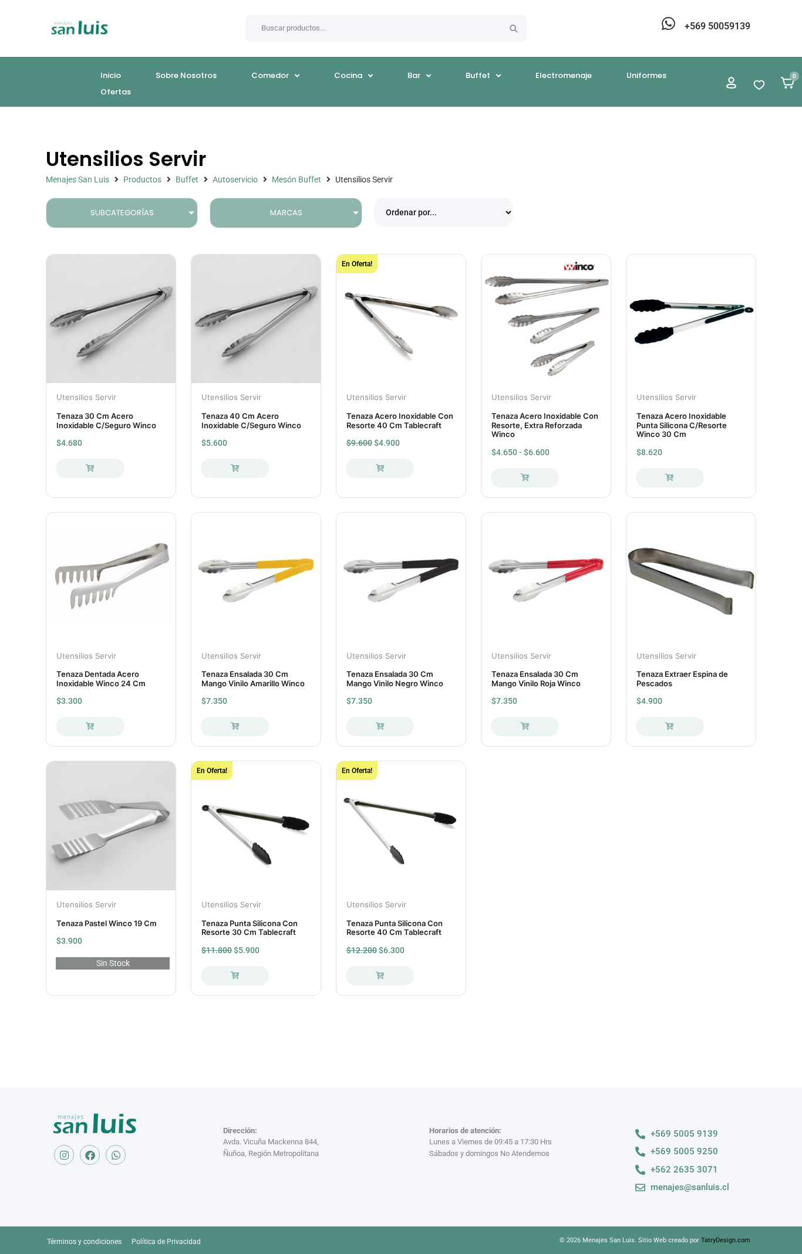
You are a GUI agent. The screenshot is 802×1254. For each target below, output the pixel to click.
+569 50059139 (717, 26)
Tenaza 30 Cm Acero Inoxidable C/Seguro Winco (106, 420)
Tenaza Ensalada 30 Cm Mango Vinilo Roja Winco (536, 678)
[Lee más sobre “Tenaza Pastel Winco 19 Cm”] (90, 962)
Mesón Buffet (296, 179)
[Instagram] (64, 1155)
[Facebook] (90, 1155)
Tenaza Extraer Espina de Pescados (682, 678)
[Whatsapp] (116, 1155)
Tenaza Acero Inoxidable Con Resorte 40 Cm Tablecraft (399, 420)
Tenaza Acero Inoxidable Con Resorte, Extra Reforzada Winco (544, 425)
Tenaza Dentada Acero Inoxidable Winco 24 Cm (101, 678)
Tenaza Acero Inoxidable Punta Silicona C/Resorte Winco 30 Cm (681, 425)
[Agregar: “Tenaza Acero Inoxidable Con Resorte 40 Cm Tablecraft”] (380, 468)
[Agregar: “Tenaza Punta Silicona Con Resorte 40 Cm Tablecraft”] (380, 975)
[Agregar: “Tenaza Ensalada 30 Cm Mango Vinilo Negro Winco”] (380, 726)
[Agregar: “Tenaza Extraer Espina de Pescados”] (670, 726)
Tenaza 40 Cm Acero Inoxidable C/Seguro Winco (251, 420)
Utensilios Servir (86, 397)
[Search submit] (514, 29)
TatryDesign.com (725, 1240)
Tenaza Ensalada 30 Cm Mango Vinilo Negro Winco (394, 678)
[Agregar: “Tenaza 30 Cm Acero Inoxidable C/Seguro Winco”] (90, 468)
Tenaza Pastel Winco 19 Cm (106, 923)
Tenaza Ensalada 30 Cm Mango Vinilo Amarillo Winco (253, 678)
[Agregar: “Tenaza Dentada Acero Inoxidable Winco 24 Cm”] (90, 726)
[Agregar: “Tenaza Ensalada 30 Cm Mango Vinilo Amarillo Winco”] (235, 726)
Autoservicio (235, 179)
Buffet (187, 179)
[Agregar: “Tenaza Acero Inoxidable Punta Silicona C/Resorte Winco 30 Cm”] (670, 477)
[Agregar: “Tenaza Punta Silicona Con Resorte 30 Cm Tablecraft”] (235, 975)
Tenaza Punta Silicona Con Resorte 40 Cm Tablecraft (394, 928)
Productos (142, 179)
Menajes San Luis (77, 179)
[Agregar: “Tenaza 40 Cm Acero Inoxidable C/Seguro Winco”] (235, 468)
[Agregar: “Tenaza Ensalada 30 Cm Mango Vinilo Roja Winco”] (525, 726)
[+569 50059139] (668, 23)
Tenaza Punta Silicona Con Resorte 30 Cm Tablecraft (249, 928)
